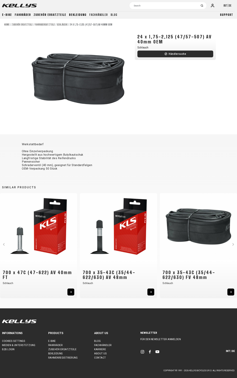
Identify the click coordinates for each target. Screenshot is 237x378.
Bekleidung (78, 14)
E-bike (7, 14)
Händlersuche (177, 53)
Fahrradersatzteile (45, 24)
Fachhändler (98, 14)
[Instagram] (142, 351)
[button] (4, 244)
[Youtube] (157, 351)
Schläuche (62, 24)
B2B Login (8, 349)
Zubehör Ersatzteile (50, 14)
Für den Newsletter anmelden (160, 339)
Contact (100, 357)
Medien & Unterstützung (18, 345)
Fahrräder (23, 14)
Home (7, 24)
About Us (100, 353)
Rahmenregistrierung (63, 357)
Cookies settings (13, 341)
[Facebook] (150, 351)
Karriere (100, 349)
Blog (114, 14)
